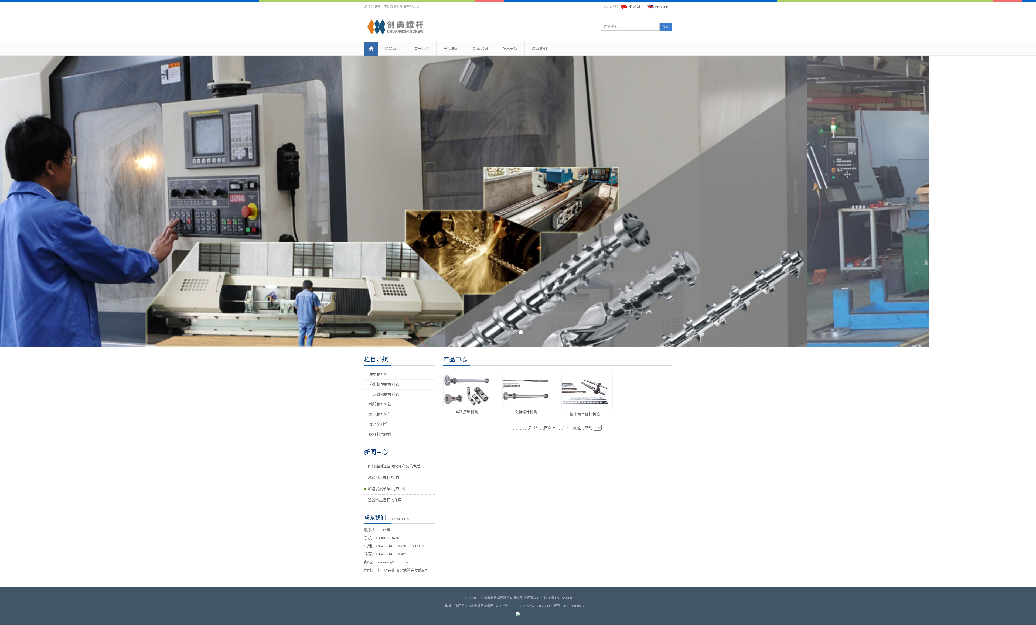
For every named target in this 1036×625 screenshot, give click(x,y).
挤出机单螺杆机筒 (585, 414)
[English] (658, 6)
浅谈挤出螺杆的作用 (385, 477)
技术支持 (509, 48)
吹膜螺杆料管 (525, 411)
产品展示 (451, 48)
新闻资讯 (480, 48)
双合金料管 (378, 424)
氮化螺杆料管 (380, 414)
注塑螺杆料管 (380, 374)
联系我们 (539, 48)
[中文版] (631, 6)
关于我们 (421, 48)
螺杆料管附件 (380, 434)
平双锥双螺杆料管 (384, 394)
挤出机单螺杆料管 (384, 384)
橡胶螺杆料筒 (380, 404)
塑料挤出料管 (466, 411)
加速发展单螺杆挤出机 (386, 489)
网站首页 (392, 48)
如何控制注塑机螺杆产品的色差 (394, 466)
